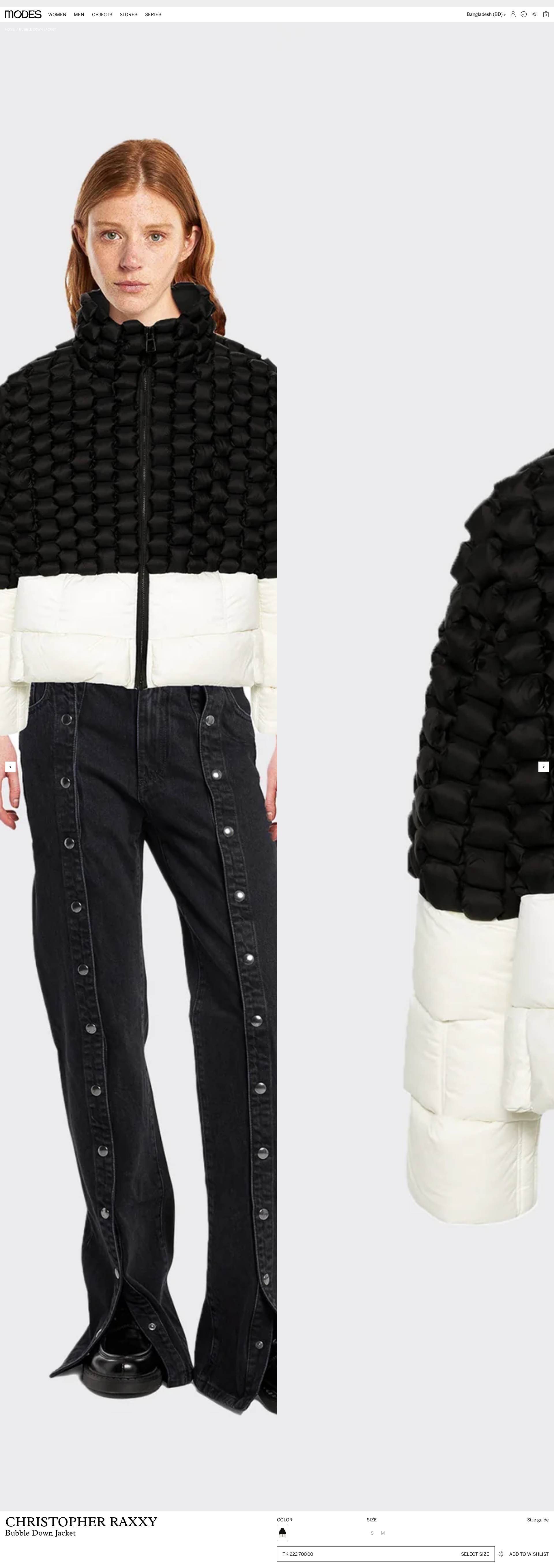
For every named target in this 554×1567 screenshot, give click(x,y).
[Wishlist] (535, 14)
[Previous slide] (10, 767)
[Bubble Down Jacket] (282, 1533)
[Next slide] (543, 767)
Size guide (538, 1519)
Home (10, 29)
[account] (513, 14)
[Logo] (23, 14)
